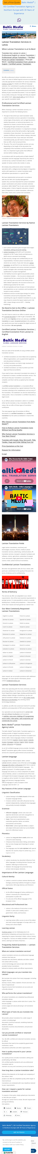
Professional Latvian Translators (14, 57)
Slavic (3, 780)
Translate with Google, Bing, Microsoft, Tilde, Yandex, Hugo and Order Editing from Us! (19, 441)
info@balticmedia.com (13, 681)
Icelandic (31, 740)
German (16, 742)
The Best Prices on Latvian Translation (18, 58)
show (12, 70)
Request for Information (11, 450)
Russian (31, 742)
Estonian (18, 744)
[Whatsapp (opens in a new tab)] (19, 20)
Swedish (15, 740)
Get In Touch (19, 1132)
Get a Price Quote (12, 2)
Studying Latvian (7, 932)
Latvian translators (9, 252)
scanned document (10, 316)
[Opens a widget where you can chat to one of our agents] (31, 1151)
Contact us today (7, 84)
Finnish (21, 740)
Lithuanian (10, 744)
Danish (26, 740)
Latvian (4, 744)
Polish (26, 742)
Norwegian (10, 742)
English (22, 742)
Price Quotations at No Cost (12, 446)
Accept (7, 1149)
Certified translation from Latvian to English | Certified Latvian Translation (18, 63)
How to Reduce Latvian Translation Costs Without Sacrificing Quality (17, 429)
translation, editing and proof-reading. (15, 250)
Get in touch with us (19, 97)
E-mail (4, 454)
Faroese (4, 742)
